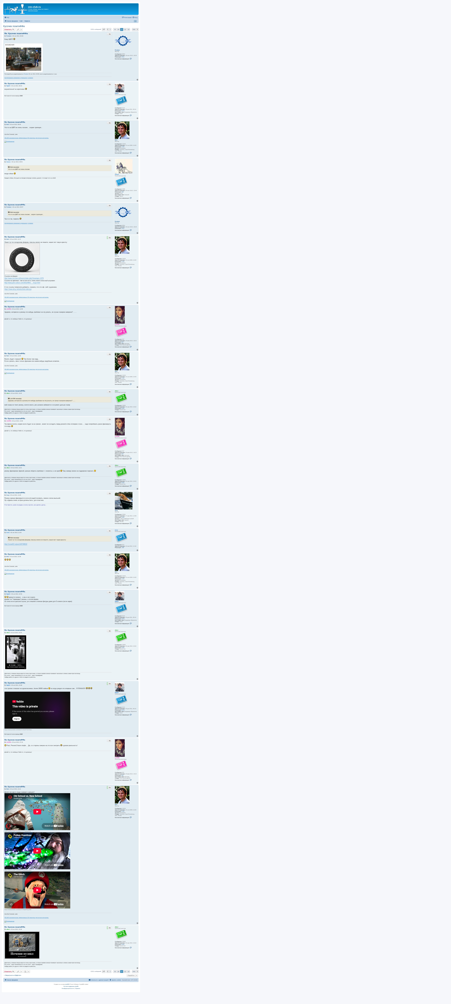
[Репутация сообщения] (107, 34)
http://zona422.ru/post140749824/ (15, 544)
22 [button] (125, 29)
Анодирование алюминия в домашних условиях (18, 77)
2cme (116, 530)
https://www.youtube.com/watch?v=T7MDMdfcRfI (17, 831)
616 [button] (134, 29)
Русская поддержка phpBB (71, 986)
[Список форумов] (16, 9)
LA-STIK (117, 324)
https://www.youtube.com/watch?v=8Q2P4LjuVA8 (17, 909)
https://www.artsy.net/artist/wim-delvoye (17, 289)
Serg (116, 510)
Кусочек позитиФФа (14, 26)
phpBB (67, 984)
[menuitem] (6, 17)
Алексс (117, 174)
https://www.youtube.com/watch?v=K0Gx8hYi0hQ (17, 870)
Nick (116, 140)
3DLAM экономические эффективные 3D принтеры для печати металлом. (26, 138)
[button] (103, 29)
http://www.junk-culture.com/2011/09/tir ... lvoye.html (22, 283)
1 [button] (110, 29)
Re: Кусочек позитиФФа (16, 33)
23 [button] (128, 29)
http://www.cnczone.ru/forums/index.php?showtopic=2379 (24, 278)
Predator (117, 50)
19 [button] (115, 29)
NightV (117, 93)
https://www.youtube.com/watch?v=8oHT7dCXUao (18, 729)
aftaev (116, 391)
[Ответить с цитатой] (109, 34)
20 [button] (118, 29)
